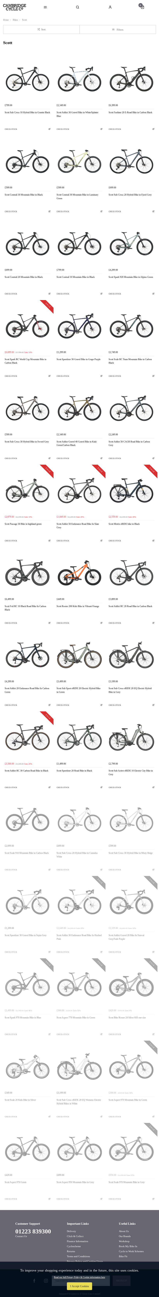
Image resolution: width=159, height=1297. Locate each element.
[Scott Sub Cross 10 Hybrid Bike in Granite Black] (27, 79)
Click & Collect (75, 1236)
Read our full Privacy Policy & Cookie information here (79, 1277)
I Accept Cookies (79, 1286)
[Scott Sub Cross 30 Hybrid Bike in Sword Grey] (27, 408)
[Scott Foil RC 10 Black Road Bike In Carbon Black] (27, 573)
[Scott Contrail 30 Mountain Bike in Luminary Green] (79, 161)
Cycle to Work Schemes (131, 1251)
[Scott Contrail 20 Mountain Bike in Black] (27, 243)
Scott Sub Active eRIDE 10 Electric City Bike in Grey (131, 772)
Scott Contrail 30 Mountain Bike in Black (24, 194)
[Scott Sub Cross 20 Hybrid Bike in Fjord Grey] (131, 161)
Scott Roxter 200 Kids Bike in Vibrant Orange (78, 606)
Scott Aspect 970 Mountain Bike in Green (128, 1100)
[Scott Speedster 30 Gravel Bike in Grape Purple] (79, 326)
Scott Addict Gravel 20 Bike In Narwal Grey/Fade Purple (126, 937)
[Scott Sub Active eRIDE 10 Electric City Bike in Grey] (131, 737)
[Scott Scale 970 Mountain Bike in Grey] (131, 1149)
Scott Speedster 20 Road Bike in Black (74, 770)
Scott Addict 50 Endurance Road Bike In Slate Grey (78, 526)
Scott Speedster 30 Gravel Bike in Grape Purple (78, 359)
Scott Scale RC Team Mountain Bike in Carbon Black (130, 361)
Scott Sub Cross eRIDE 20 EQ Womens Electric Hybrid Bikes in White (79, 1102)
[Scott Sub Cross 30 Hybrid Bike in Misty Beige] (131, 819)
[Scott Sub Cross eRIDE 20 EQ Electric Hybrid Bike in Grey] (131, 655)
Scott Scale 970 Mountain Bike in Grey (127, 1182)
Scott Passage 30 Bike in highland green (23, 524)
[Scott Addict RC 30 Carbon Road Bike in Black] (27, 737)
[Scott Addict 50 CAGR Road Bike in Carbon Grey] (131, 408)
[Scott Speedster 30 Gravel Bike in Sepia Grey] (27, 902)
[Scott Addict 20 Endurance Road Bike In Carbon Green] (27, 655)
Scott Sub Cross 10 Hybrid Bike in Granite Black (27, 112)
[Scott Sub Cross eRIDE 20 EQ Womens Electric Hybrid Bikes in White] (79, 1066)
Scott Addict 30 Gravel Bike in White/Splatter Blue (77, 114)
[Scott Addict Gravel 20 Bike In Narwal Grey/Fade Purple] (131, 902)
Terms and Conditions (78, 1256)
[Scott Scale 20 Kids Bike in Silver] (27, 1066)
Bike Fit (123, 1256)
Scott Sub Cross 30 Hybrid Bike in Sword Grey (27, 441)
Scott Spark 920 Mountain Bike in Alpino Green (131, 277)
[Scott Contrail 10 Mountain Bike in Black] (79, 243)
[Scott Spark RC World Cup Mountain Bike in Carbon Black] (27, 326)
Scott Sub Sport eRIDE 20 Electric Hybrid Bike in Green (78, 690)
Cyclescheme (74, 1246)
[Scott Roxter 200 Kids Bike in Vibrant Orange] (79, 573)
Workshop (124, 1241)
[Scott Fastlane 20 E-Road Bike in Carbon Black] (131, 79)
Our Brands (125, 1236)
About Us (124, 1231)
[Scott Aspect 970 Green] (27, 1149)
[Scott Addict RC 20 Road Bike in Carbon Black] (131, 573)
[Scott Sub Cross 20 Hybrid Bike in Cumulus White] (79, 819)
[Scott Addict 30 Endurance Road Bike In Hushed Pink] (79, 902)
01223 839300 (33, 1231)
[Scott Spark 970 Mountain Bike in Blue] (27, 984)
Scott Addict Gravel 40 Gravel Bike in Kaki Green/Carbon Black (77, 443)
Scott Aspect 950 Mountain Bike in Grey (75, 1182)
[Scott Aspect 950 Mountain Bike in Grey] (79, 1149)
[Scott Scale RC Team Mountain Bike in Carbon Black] (131, 326)
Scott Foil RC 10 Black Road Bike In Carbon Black (25, 608)
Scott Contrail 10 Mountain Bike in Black (76, 277)
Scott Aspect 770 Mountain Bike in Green (76, 1017)
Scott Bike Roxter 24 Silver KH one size (127, 1017)
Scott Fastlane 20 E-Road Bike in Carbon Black (130, 112)
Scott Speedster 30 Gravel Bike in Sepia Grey (26, 935)
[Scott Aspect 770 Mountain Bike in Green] (79, 984)
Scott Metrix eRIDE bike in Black (124, 524)
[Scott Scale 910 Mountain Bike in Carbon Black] (27, 819)
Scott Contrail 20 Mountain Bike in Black (24, 277)
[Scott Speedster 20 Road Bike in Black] (79, 737)
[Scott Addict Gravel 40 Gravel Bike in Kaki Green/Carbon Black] (79, 408)
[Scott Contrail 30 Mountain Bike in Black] (27, 161)
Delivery (71, 1231)
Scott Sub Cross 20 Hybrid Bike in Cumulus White (77, 855)
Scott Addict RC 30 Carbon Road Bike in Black (26, 770)
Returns (71, 1251)
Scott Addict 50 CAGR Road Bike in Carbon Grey (129, 443)
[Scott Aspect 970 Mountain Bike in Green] (131, 1066)
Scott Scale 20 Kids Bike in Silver (20, 1100)
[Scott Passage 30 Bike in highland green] (27, 490)
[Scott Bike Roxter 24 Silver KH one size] (131, 984)
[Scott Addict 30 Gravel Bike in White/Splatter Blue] (79, 79)
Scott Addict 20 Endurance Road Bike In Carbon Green (27, 690)
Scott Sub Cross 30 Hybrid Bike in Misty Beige (131, 853)
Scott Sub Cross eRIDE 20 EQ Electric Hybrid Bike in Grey (130, 690)
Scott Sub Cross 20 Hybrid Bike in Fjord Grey (130, 194)
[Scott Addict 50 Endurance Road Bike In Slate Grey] (79, 490)
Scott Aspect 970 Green (15, 1182)
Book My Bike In (128, 1246)
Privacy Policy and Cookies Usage (85, 1261)
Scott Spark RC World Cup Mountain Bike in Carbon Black (25, 361)
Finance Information (77, 1241)
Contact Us (21, 1236)
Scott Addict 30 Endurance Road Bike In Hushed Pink (79, 937)
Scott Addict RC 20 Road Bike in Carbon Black (130, 606)
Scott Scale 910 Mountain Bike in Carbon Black (27, 853)
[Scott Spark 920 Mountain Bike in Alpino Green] (131, 243)
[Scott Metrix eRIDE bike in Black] (131, 490)
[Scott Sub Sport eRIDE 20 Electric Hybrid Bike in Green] (79, 655)
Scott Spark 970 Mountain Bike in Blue (23, 1017)
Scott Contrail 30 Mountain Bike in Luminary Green (77, 196)
